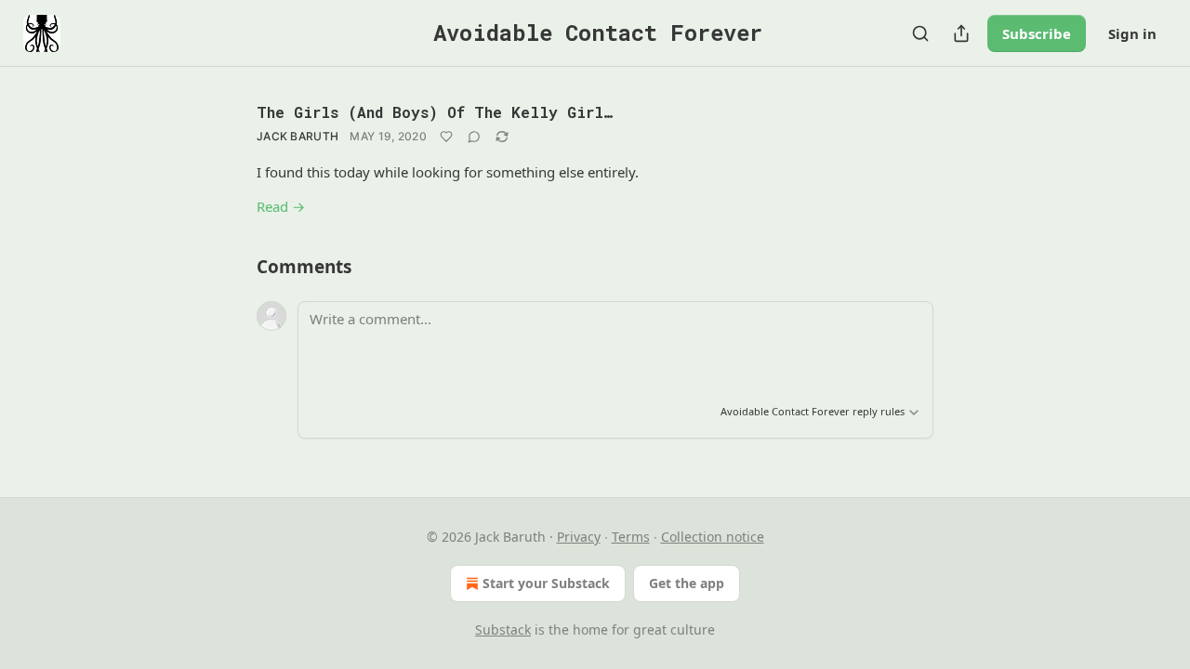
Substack (503, 629)
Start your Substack (546, 583)
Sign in (1132, 33)
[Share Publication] (961, 33)
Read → (281, 206)
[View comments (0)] (474, 136)
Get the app (686, 583)
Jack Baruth (297, 136)
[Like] (446, 136)
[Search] (920, 33)
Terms (631, 536)
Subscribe (1036, 33)
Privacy (579, 536)
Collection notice (712, 536)
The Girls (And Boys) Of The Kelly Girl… (435, 112)
